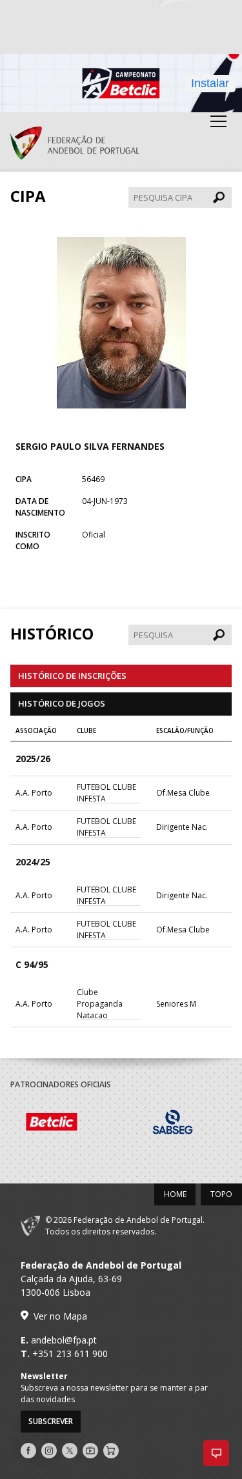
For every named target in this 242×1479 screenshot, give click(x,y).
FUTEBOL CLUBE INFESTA (106, 792)
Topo (221, 1194)
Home (175, 1194)
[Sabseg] (183, 1123)
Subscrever (50, 1421)
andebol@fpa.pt (64, 1340)
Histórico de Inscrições (72, 675)
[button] (216, 1453)
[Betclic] (62, 1123)
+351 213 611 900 (70, 1353)
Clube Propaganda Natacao (100, 1004)
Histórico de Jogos (61, 703)
